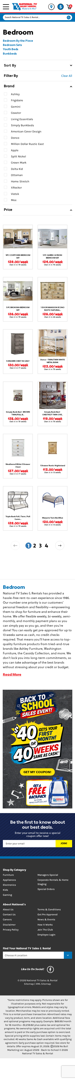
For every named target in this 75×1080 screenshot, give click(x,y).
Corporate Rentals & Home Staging (53, 882)
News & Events (46, 919)
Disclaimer (9, 924)
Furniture (8, 874)
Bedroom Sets (12, 45)
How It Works (45, 924)
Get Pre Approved (48, 914)
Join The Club (45, 929)
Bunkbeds (10, 53)
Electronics (9, 884)
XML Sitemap (43, 983)
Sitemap (29, 983)
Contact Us (9, 914)
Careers (7, 919)
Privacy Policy (10, 929)
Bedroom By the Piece (18, 41)
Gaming (7, 894)
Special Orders (46, 889)
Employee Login (46, 934)
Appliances (9, 879)
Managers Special (48, 874)
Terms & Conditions (49, 909)
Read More (12, 675)
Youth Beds (10, 49)
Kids (5, 889)
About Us (8, 909)
